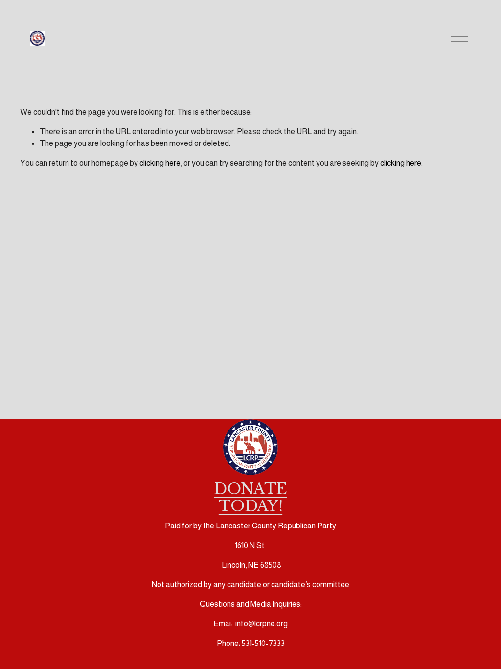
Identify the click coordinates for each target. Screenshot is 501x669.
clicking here (160, 163)
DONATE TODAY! (250, 497)
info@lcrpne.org (261, 624)
